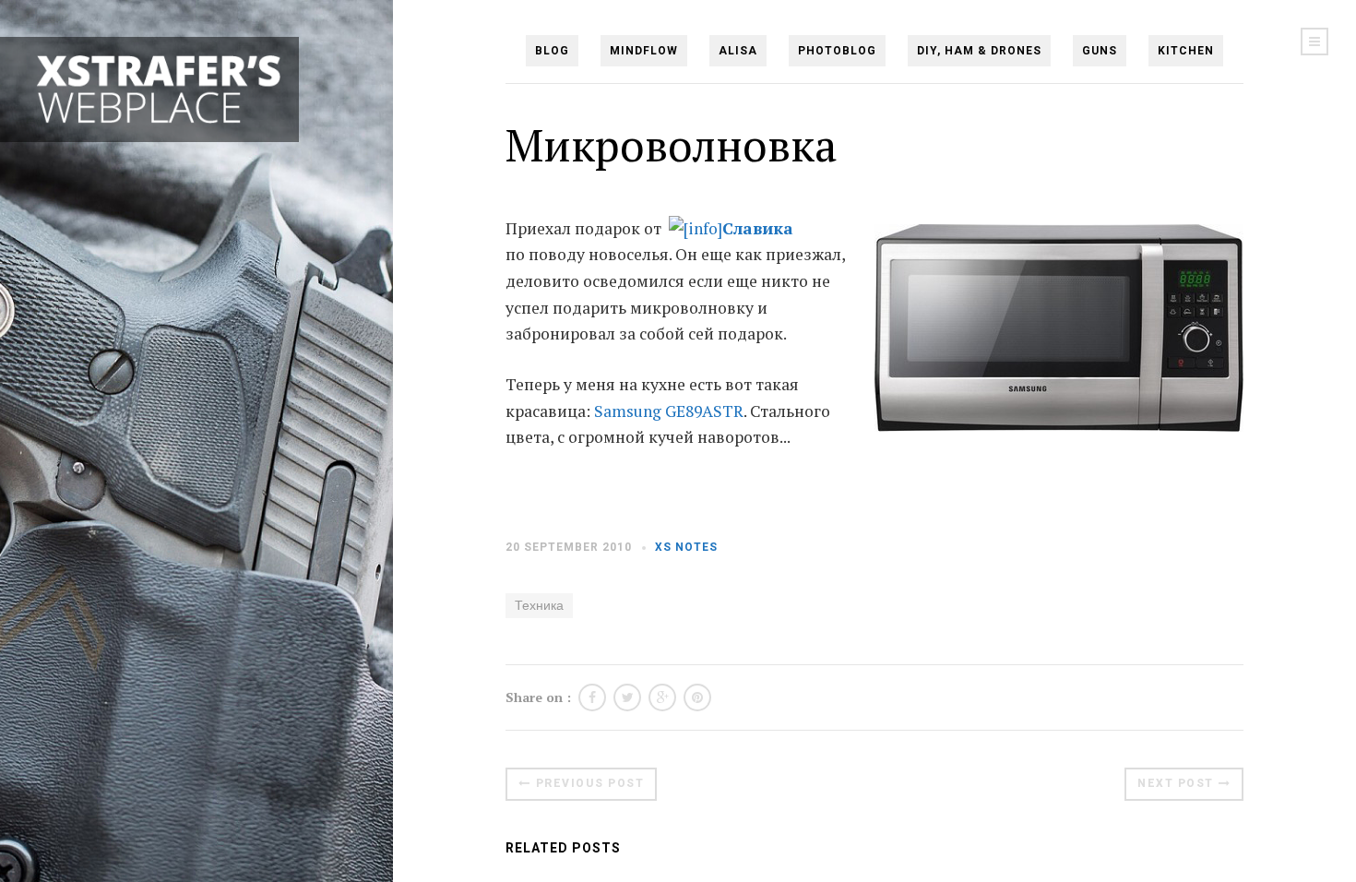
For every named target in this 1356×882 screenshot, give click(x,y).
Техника (539, 605)
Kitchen (1186, 50)
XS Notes (686, 547)
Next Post (1175, 783)
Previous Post (590, 783)
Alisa (738, 50)
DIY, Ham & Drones (979, 50)
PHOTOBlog (837, 50)
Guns (1099, 50)
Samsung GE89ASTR (668, 411)
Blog (552, 50)
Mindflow (644, 50)
